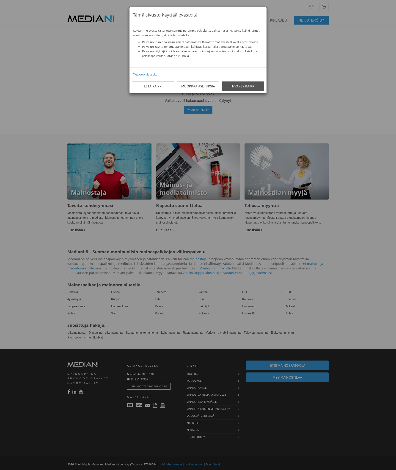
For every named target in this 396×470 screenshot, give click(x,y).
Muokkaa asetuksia (198, 86)
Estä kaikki (153, 86)
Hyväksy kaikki (243, 86)
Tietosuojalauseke (145, 74)
